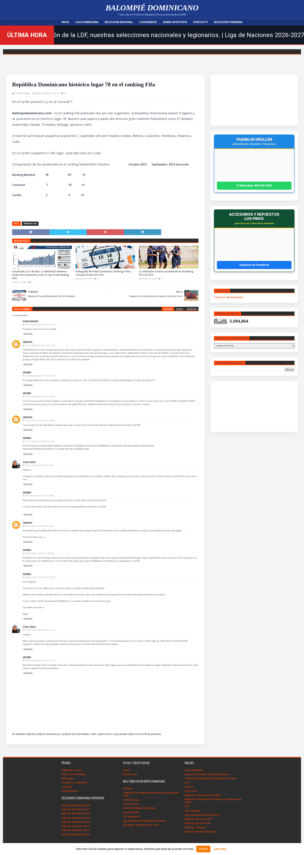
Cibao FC (189, 786)
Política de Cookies (71, 770)
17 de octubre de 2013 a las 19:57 (40, 396)
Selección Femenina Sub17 (75, 826)
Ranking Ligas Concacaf (197, 823)
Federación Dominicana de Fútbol (202, 795)
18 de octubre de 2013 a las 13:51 (40, 660)
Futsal (126, 770)
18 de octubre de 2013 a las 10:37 (40, 577)
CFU (187, 782)
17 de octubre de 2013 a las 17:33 (40, 345)
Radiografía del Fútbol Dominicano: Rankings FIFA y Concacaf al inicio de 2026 (103, 273)
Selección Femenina (228, 22)
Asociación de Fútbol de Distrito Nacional (207, 774)
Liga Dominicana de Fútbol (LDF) (202, 815)
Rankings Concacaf (195, 827)
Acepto (203, 848)
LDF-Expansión (131, 816)
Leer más (220, 849)
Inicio (65, 22)
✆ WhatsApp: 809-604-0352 (254, 185)
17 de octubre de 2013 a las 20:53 (40, 420)
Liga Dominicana (87, 22)
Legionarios (148, 22)
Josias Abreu (29, 462)
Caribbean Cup (131, 799)
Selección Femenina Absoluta (200, 831)
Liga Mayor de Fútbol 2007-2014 (141, 825)
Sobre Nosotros (175, 22)
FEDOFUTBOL (130, 804)
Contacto (200, 22)
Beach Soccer (130, 774)
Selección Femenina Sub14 (75, 834)
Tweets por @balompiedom (228, 297)
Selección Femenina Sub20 (75, 822)
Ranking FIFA (30, 224)
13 (65, 93)
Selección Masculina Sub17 (75, 809)
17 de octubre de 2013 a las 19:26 (40, 376)
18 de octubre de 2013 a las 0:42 (39, 465)
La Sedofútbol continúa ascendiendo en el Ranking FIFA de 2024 (166, 273)
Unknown (27, 342)
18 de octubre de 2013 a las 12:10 (40, 630)
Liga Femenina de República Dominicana (144, 820)
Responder (28, 334)
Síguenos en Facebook (254, 265)
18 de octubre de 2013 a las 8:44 (39, 496)
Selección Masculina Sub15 (75, 813)
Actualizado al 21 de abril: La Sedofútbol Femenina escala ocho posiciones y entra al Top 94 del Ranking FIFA (40, 275)
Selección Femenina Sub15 (75, 830)
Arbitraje (127, 788)
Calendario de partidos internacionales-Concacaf (210, 778)
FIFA (187, 806)
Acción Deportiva (194, 770)
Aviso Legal (67, 778)
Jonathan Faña (130, 812)
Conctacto (66, 786)
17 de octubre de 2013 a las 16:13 (40, 325)
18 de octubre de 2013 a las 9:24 (39, 553)
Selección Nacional (118, 22)
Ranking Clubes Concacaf (198, 819)
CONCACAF (191, 791)
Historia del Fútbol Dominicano (139, 808)
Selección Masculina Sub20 (75, 805)
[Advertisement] (243, 100)
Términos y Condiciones (74, 782)
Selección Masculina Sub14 (75, 817)
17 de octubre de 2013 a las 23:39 (40, 441)
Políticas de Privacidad (73, 774)
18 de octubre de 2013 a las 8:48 (39, 526)
